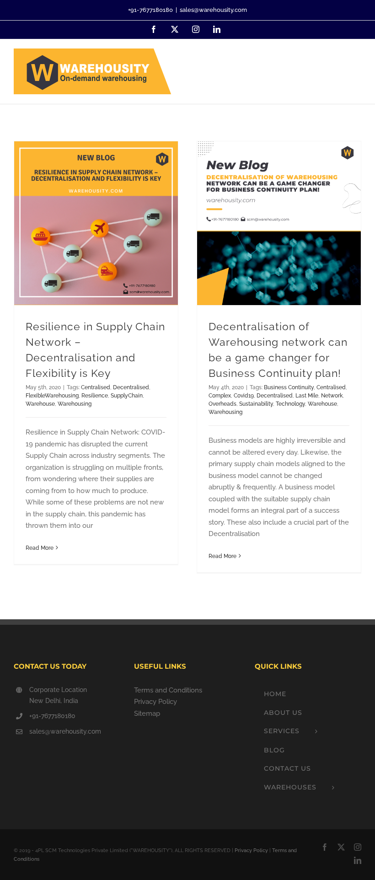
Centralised (95, 387)
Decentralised (131, 387)
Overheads (222, 404)
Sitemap (147, 713)
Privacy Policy (155, 702)
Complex (220, 395)
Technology (290, 404)
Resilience (94, 395)
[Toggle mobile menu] (356, 65)
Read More (40, 548)
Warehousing (74, 404)
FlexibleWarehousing (52, 395)
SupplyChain (127, 395)
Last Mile (306, 395)
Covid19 (244, 395)
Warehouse (40, 404)
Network (332, 395)
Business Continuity (289, 387)
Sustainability (256, 404)
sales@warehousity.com (213, 9)
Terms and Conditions (168, 690)
